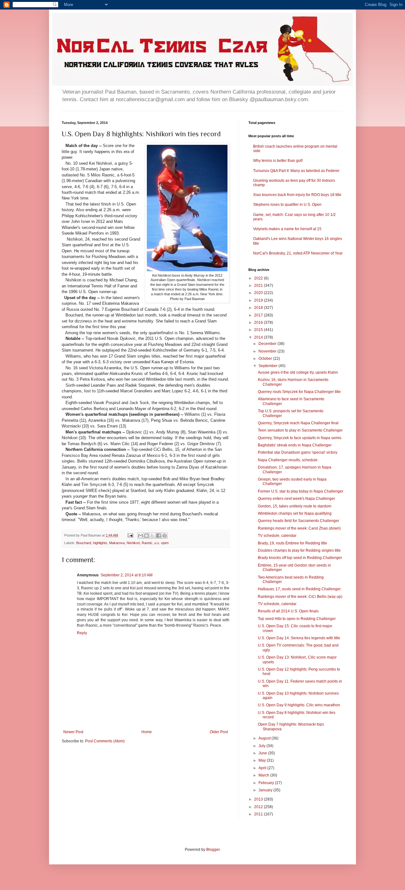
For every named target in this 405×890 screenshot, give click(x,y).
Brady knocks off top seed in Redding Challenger (300, 557)
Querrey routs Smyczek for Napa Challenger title (299, 392)
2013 (259, 799)
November (268, 351)
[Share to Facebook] (158, 535)
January (266, 790)
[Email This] (140, 535)
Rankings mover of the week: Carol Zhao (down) (299, 528)
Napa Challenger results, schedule (288, 460)
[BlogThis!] (146, 535)
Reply (82, 633)
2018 (259, 307)
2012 (259, 807)
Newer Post (73, 732)
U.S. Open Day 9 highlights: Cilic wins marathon (299, 705)
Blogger (213, 849)
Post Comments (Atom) (105, 741)
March (264, 775)
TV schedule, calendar (277, 535)
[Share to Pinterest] (164, 535)
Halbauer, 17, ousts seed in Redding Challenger (299, 589)
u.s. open (161, 543)
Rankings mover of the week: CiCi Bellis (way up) (300, 596)
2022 (259, 278)
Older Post (219, 732)
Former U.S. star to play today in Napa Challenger (300, 491)
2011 (259, 814)
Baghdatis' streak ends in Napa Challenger (295, 445)
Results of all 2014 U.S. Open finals (288, 611)
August (265, 738)
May (263, 760)
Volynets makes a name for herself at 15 (287, 229)
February (267, 783)
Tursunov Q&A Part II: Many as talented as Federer (296, 171)
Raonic (147, 543)
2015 (259, 330)
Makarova (117, 543)
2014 (259, 337)
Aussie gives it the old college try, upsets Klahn (298, 372)
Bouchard (83, 543)
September (268, 366)
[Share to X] (152, 535)
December (268, 343)
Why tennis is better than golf (277, 160)
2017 (259, 315)
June (263, 753)
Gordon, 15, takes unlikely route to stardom (294, 506)
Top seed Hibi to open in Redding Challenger (297, 619)
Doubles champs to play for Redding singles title (299, 550)
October (266, 358)
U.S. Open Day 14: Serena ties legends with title (299, 638)
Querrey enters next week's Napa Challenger (296, 498)
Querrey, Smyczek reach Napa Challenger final (298, 423)
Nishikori (133, 543)
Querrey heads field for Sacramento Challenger (298, 521)
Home (146, 732)
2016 (259, 322)
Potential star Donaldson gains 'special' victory (297, 452)
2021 (259, 285)
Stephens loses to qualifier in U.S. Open (287, 204)
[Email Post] (130, 535)
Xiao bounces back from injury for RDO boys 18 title (297, 195)
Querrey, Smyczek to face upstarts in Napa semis (299, 438)
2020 (259, 293)
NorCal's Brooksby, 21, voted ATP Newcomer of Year (298, 253)
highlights (100, 543)
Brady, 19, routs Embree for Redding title (292, 543)
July (262, 746)
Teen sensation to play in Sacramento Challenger (300, 430)
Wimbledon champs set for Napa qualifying (295, 513)
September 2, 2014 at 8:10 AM (127, 575)
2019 (259, 300)
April (263, 768)
